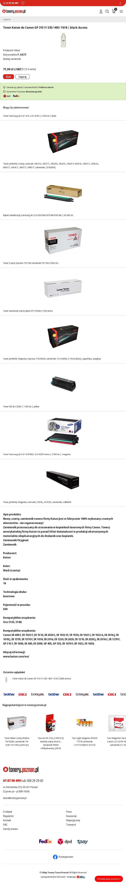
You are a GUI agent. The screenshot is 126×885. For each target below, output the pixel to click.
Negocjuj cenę (73, 820)
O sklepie (7, 811)
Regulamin (8, 816)
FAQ (5, 824)
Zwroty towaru (10, 829)
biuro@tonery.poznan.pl (14, 798)
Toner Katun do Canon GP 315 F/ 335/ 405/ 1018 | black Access (41, 678)
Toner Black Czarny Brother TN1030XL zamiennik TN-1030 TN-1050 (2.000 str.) (16, 741)
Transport (71, 824)
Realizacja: (71, 876)
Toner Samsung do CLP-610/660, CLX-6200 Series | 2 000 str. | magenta (36, 454)
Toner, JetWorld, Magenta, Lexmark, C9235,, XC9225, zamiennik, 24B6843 (37, 502)
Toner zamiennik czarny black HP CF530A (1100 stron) (28, 310)
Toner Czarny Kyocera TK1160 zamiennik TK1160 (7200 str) (30, 262)
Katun (17, 50)
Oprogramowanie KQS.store (53, 876)
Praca (69, 811)
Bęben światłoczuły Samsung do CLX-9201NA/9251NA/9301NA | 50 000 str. (38, 215)
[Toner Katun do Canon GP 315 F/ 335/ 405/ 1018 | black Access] (63, 40)
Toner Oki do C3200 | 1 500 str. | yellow (21, 406)
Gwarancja (71, 816)
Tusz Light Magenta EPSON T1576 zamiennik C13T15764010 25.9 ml (84, 741)
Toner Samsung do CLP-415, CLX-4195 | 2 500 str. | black (29, 115)
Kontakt (7, 820)
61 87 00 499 (12, 3)
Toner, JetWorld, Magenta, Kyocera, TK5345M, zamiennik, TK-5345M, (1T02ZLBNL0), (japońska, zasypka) (52, 358)
